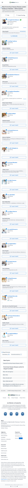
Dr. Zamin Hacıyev (12, 261)
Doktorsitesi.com (4, 459)
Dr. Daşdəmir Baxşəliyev (13, 91)
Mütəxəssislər (4, 433)
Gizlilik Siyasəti (4, 450)
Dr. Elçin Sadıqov (12, 113)
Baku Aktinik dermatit (8, 381)
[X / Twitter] (12, 486)
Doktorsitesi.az (4, 457)
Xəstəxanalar (4, 441)
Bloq (9, 397)
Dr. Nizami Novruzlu (12, 296)
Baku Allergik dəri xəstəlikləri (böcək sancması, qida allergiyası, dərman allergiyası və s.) (13, 385)
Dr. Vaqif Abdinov (12, 243)
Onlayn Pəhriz (22, 397)
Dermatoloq (10, 42)
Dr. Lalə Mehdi (11, 194)
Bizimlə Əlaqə (4, 448)
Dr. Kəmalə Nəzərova (13, 130)
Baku (24, 390)
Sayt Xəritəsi (3, 453)
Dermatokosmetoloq (12, 21)
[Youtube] (17, 486)
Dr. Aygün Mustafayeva (13, 19)
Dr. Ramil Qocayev (12, 278)
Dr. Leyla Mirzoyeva (12, 229)
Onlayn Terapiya (14, 397)
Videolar (4, 397)
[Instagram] (15, 486)
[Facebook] (10, 486)
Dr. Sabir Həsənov (12, 180)
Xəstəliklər (3, 437)
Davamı (24, 27)
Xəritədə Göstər (23, 31)
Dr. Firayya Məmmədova (14, 315)
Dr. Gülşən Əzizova (12, 211)
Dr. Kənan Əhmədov (12, 162)
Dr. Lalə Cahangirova (13, 148)
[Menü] (2, 2)
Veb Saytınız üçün (18, 436)
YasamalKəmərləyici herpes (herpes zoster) (13, 363)
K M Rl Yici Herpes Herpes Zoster (14, 390)
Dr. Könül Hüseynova (13, 58)
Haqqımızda (3, 446)
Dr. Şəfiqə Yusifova (12, 41)
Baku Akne (5, 374)
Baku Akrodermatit (7, 378)
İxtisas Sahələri (4, 435)
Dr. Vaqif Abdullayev (13, 333)
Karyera (18, 438)
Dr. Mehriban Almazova (13, 74)
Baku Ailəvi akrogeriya (8, 371)
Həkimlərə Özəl (18, 433)
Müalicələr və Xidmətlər (6, 439)
